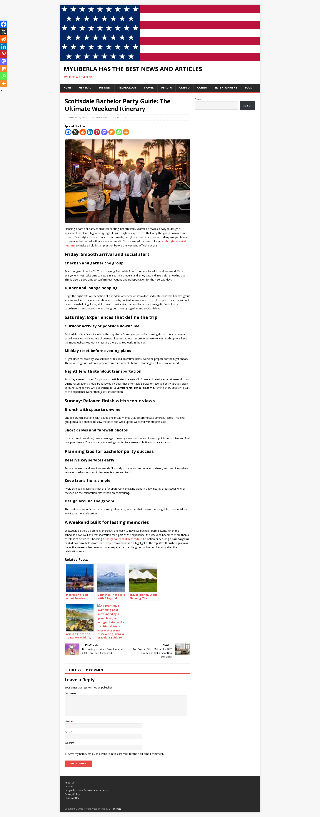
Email (68, 732)
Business (105, 87)
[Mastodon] (104, 132)
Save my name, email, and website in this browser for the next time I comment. (116, 754)
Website (69, 743)
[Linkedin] (90, 132)
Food (248, 87)
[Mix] (111, 132)
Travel (149, 87)
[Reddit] (82, 132)
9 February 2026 (78, 117)
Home (67, 87)
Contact (69, 786)
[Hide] (1, 90)
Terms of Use (72, 798)
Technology (127, 87)
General (85, 87)
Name (68, 721)
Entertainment (226, 87)
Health (166, 87)
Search (199, 99)
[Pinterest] (97, 132)
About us (70, 782)
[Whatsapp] (119, 132)
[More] (126, 132)
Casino (202, 87)
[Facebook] (68, 132)
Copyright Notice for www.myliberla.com (87, 790)
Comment (71, 693)
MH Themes (115, 808)
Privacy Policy (72, 794)
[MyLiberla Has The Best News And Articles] (160, 59)
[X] (75, 132)
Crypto (184, 87)
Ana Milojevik (99, 117)
